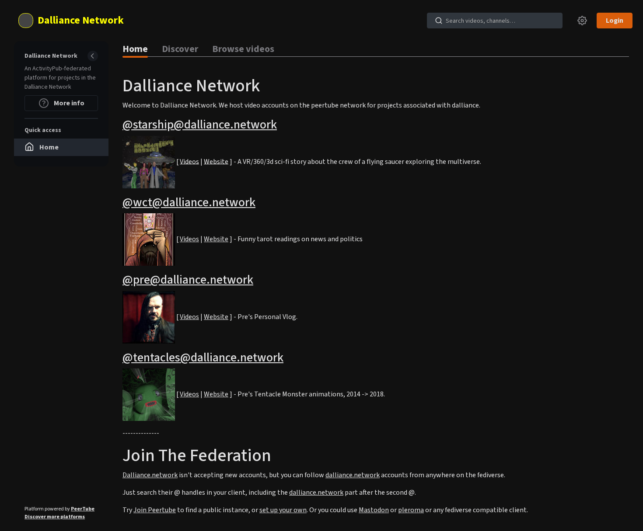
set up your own (283, 510)
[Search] (439, 20)
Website (216, 161)
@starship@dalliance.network (199, 124)
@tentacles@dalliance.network (202, 357)
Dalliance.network (150, 475)
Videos (189, 161)
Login (614, 20)
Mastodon (374, 510)
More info (68, 103)
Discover (180, 49)
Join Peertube (154, 510)
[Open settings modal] (582, 20)
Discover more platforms (54, 517)
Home (135, 49)
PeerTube (82, 509)
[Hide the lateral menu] (92, 56)
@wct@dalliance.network (188, 202)
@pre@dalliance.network (187, 279)
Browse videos (243, 49)
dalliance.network (352, 475)
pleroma (411, 510)
